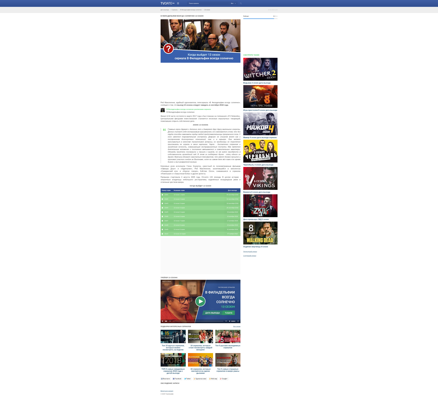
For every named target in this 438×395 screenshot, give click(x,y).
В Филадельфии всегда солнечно (189, 109)
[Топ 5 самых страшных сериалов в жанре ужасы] (227, 366)
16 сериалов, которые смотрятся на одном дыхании (200, 371)
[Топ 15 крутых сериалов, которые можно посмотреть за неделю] (173, 342)
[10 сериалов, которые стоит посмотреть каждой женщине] (200, 342)
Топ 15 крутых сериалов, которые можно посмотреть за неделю (173, 348)
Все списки (236, 326)
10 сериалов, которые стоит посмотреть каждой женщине (200, 348)
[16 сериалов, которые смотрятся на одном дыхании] (200, 366)
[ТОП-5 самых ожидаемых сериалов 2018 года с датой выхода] (173, 366)
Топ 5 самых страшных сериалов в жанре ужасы (227, 370)
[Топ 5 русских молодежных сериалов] (227, 342)
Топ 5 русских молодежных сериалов (227, 347)
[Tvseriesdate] (166, 3)
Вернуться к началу (167, 391)
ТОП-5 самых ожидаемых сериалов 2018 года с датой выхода (173, 371)
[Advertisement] (180, 82)
